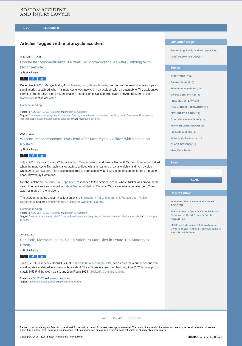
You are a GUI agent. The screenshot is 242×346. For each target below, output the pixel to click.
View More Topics (181, 150)
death (122, 115)
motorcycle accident (89, 118)
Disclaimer (117, 318)
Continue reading (31, 105)
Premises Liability (184, 131)
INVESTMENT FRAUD (186, 94)
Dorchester (27, 98)
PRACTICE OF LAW (185, 100)
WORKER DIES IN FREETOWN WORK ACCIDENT (193, 203)
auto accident (120, 216)
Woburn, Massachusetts (82, 162)
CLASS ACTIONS (183, 144)
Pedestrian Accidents (186, 88)
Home (25, 28)
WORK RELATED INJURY (188, 125)
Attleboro (33, 281)
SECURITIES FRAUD (185, 113)
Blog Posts (135, 318)
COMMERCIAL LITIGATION (189, 107)
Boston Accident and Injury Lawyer (45, 12)
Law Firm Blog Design (205, 337)
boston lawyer (88, 115)
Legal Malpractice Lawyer (186, 56)
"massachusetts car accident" (44, 216)
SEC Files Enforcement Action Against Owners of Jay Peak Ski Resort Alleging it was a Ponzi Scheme (196, 229)
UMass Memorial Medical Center (84, 186)
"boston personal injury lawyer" (44, 115)
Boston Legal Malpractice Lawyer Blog (194, 50)
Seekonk (95, 271)
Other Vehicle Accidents (188, 119)
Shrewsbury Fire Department (57, 182)
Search (196, 179)
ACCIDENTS (37, 112)
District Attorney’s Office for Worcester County (74, 201)
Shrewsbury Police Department (100, 197)
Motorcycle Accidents (76, 112)
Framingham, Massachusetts (89, 85)
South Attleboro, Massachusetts (91, 263)
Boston (51, 98)
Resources (51, 28)
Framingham (145, 115)
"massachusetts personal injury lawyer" (81, 216)
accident (66, 115)
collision (114, 115)
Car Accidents (53, 112)
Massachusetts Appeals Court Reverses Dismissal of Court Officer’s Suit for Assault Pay (195, 215)
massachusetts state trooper (59, 118)
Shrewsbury (43, 170)
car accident (102, 115)
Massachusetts (47, 281)
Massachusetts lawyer (31, 118)
